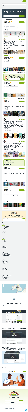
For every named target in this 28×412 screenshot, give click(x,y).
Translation (4, 231)
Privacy (7, 408)
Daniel (7, 39)
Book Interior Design (15, 145)
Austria (4, 245)
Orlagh (7, 82)
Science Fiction (5, 274)
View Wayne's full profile (21, 187)
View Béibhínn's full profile (20, 72)
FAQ (2, 408)
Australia (4, 237)
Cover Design (7, 43)
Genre (3, 5)
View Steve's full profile (21, 208)
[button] (3, 284)
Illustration (11, 43)
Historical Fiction (5, 261)
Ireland (4, 239)
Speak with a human (7, 164)
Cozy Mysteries (5, 256)
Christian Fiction (5, 253)
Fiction (4, 260)
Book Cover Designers (7, 226)
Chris (7, 119)
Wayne (7, 167)
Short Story (4, 276)
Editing (4, 224)
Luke (7, 100)
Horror (4, 264)
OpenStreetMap (21, 292)
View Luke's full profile (21, 116)
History (4, 263)
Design (4, 225)
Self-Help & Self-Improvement (7, 275)
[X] (20, 406)
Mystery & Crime (5, 267)
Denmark (4, 246)
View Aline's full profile (21, 157)
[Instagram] (21, 406)
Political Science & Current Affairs (8, 271)
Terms (5, 408)
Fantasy (4, 259)
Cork (4, 240)
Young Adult (5, 279)
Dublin (5, 241)
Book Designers (10, 19)
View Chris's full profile (21, 138)
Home (4, 19)
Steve (7, 189)
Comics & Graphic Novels (6, 254)
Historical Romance (5, 262)
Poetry (4, 270)
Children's (4, 252)
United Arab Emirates (6, 242)
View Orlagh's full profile (21, 98)
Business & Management (6, 251)
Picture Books (5, 269)
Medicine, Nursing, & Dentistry (7, 266)
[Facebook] (24, 406)
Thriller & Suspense (5, 277)
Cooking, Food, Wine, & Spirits (7, 255)
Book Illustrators (6, 227)
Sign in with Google (11, 371)
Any (3, 223)
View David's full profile (21, 36)
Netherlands (5, 247)
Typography (14, 43)
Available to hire (5, 36)
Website (4, 232)
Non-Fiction (4, 268)
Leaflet (18, 292)
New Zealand (5, 238)
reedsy (7, 0)
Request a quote (22, 39)
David (7, 21)
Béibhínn (7, 57)
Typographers (6, 228)
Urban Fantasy (5, 278)
